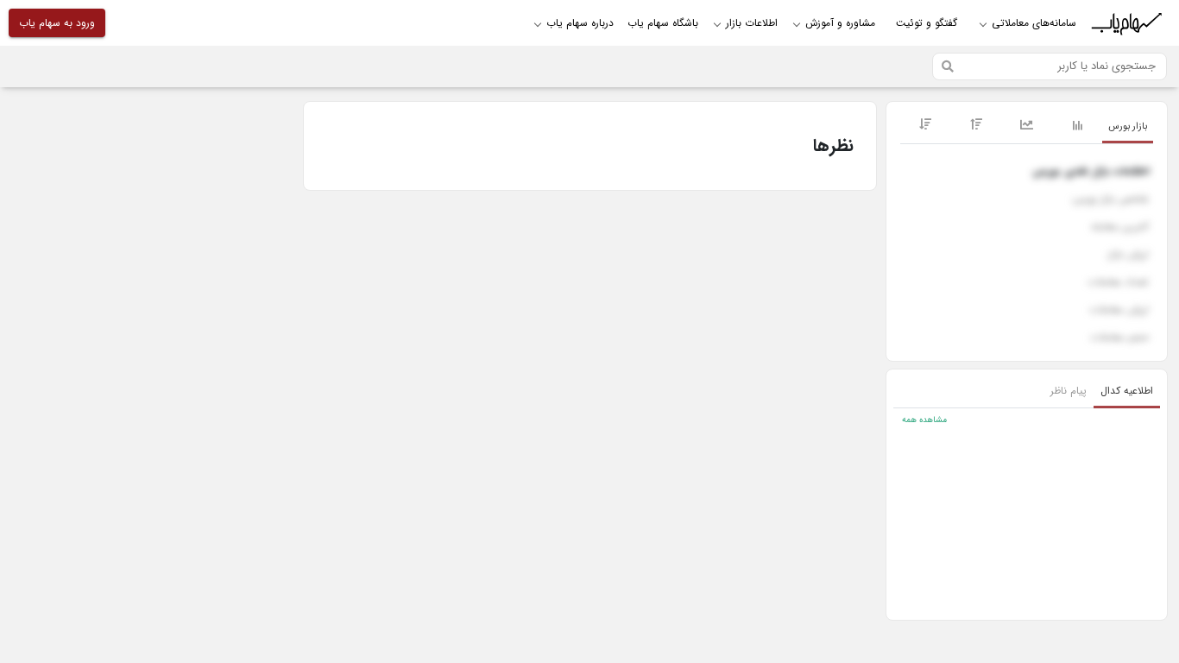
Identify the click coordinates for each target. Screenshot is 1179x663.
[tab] (1127, 127)
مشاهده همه (924, 420)
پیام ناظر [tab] (1068, 390)
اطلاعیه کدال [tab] (1126, 390)
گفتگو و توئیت (926, 23)
